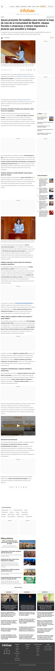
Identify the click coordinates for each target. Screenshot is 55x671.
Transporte (4, 514)
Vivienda (17, 512)
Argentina (18, 6)
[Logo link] (27, 10)
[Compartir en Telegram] (31, 70)
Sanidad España (25, 514)
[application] (18, 426)
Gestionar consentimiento (48, 649)
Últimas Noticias (17, 660)
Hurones (31, 14)
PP (11, 510)
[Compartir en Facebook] (24, 70)
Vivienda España (24, 512)
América (17, 646)
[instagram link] (9, 651)
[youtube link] (4, 653)
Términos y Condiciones (48, 646)
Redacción (27, 646)
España (33, 6)
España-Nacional (20, 516)
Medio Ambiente (11, 514)
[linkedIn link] (9, 653)
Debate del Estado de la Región (25, 76)
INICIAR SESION (50, 6)
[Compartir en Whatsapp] (21, 70)
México (37, 6)
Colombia (29, 6)
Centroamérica (17, 658)
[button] (2, 6)
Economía (12, 512)
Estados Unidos (24, 6)
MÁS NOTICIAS (18, 587)
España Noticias (29, 516)
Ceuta (38, 14)
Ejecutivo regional (22, 99)
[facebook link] (4, 651)
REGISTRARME (42, 6)
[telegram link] (7, 653)
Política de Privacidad (48, 648)
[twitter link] (7, 651)
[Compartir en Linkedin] (29, 70)
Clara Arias (7, 37)
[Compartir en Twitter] (26, 70)
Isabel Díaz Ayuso (5, 510)
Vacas (21, 14)
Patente (35, 14)
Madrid (26, 510)
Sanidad (17, 514)
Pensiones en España (26, 14)
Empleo (27, 648)
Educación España (11, 516)
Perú (17, 656)
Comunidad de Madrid (18, 510)
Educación (4, 516)
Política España (4, 512)
